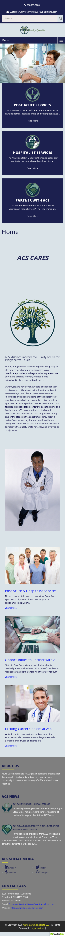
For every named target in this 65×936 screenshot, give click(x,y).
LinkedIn (12, 868)
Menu (5, 40)
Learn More (11, 607)
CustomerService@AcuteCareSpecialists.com (31, 904)
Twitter (43, 868)
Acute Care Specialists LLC (36, 924)
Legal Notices (37, 928)
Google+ (44, 873)
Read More (32, 120)
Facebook (11, 873)
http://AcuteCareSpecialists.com (26, 907)
